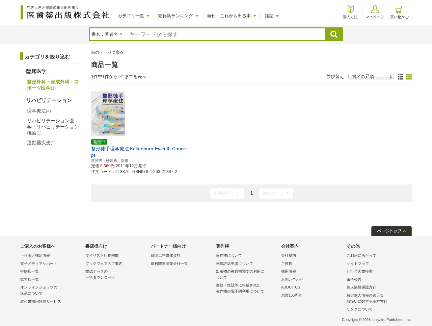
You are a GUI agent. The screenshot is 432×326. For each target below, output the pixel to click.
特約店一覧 (29, 271)
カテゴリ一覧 (131, 15)
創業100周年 (291, 295)
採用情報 (288, 271)
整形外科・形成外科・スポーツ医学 (53, 85)
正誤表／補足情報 (35, 255)
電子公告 (354, 279)
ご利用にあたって (361, 255)
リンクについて (360, 309)
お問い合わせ (292, 279)
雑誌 (269, 15)
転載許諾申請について (234, 263)
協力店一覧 (29, 279)
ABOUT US (290, 287)
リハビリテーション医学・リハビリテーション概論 (53, 126)
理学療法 (39, 111)
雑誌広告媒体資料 (166, 255)
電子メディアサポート (38, 263)
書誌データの (100, 274)
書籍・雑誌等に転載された (240, 288)
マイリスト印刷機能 (102, 255)
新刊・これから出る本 (229, 15)
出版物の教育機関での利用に (240, 274)
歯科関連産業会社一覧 (169, 263)
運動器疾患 (41, 142)
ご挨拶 (286, 263)
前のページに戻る (107, 52)
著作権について (229, 255)
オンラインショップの (38, 290)
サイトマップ (358, 263)
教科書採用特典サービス (40, 301)
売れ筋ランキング (175, 15)
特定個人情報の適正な (367, 298)
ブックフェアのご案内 (104, 263)
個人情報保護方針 (361, 287)
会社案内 (288, 255)
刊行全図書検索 (360, 271)
